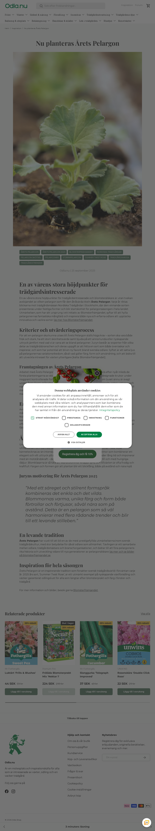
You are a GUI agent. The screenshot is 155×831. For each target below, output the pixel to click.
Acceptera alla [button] (89, 434)
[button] (77, 442)
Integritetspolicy (109, 410)
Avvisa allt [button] (64, 434)
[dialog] (77, 415)
